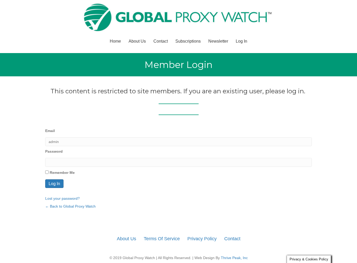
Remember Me (62, 172)
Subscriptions (188, 41)
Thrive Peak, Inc (234, 258)
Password (54, 151)
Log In (241, 41)
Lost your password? (62, 198)
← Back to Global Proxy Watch (70, 206)
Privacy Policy (202, 238)
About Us (137, 41)
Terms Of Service (162, 238)
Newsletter (218, 41)
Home (115, 41)
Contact (160, 41)
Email (50, 131)
